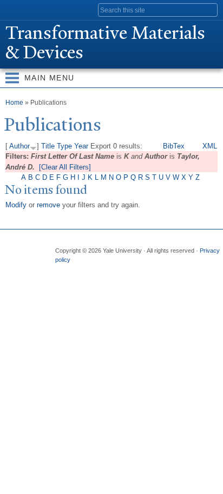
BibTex (174, 146)
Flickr (104, 270)
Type (64, 146)
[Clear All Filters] (65, 167)
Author (19, 146)
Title (48, 146)
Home (14, 102)
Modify (16, 205)
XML (209, 146)
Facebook (62, 270)
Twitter (83, 270)
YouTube (146, 270)
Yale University (18, 9)
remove (48, 205)
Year (81, 146)
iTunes (125, 270)
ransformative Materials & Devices (105, 42)
